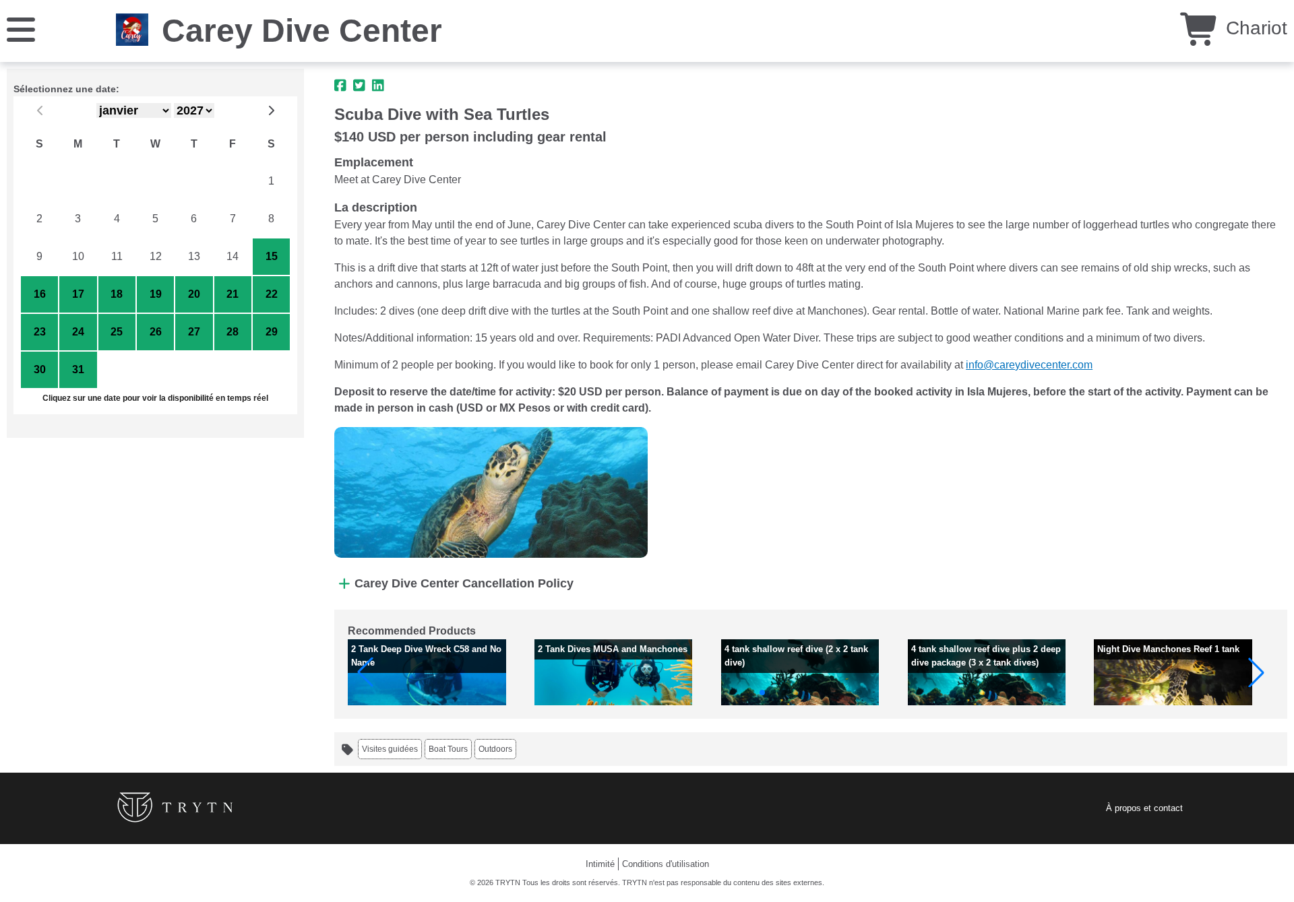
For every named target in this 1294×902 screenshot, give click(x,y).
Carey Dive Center (302, 31)
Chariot (1254, 28)
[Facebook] (340, 85)
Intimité (600, 864)
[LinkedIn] (378, 85)
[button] (365, 672)
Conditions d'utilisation (665, 864)
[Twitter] (359, 85)
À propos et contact (1144, 808)
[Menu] (21, 28)
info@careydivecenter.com (1029, 365)
